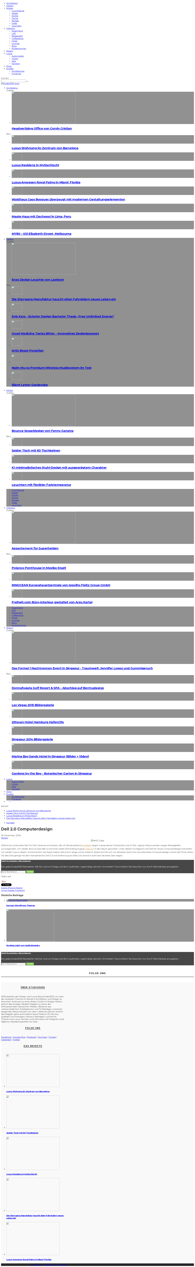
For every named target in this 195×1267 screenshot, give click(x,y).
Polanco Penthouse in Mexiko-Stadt (39, 568)
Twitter (16, 1039)
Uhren (15, 58)
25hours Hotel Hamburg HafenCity (38, 722)
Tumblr (52, 1037)
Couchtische (18, 11)
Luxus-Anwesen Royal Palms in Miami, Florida (46, 182)
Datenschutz (50, 1264)
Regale (15, 21)
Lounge (16, 43)
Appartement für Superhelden (35, 548)
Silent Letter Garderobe (30, 385)
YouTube (42, 1037)
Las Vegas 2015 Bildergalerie (33, 705)
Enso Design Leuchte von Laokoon (38, 279)
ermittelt (86, 845)
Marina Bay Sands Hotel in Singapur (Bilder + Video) (50, 756)
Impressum (36, 1264)
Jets (14, 61)
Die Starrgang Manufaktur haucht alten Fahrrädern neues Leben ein (64, 299)
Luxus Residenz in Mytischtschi (35, 165)
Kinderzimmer (19, 48)
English (10, 68)
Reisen (9, 51)
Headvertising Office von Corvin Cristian (42, 128)
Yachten (16, 63)
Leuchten (16, 26)
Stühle (15, 16)
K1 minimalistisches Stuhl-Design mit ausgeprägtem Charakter (59, 467)
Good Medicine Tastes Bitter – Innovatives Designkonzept (55, 333)
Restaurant (17, 36)
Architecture (18, 71)
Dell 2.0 (89, 849)
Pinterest (31, 1037)
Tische (15, 18)
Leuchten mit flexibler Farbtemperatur (41, 485)
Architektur (12, 3)
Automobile (18, 56)
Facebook (6, 1037)
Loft (14, 33)
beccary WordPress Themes (20, 905)
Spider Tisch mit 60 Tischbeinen (36, 450)
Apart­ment (17, 31)
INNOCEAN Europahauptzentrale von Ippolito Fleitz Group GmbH (61, 585)
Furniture (16, 73)
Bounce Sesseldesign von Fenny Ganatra (42, 431)
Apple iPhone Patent (11, 888)
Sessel (15, 13)
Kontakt (10, 822)
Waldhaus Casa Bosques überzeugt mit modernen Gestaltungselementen (68, 199)
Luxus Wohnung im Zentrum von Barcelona (45, 148)
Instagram (6, 1039)
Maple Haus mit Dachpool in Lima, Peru (41, 216)
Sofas (14, 23)
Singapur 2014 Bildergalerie (32, 739)
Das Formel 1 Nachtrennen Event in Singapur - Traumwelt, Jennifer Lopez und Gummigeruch (82, 668)
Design (9, 6)
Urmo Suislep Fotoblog (13, 890)
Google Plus (19, 1037)
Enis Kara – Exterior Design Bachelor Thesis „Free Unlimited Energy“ (63, 316)
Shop (9, 66)
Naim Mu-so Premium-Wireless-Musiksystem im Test (52, 368)
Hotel (14, 41)
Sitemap (63, 1264)
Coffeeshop (17, 38)
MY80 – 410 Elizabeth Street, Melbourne (41, 233)
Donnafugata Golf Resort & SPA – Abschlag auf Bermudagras (58, 688)
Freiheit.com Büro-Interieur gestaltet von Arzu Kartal (52, 602)
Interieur (10, 28)
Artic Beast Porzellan (28, 350)
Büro (14, 46)
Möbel (9, 8)
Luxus (9, 53)
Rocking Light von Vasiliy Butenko (23, 945)
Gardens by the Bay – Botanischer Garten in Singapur (52, 773)
